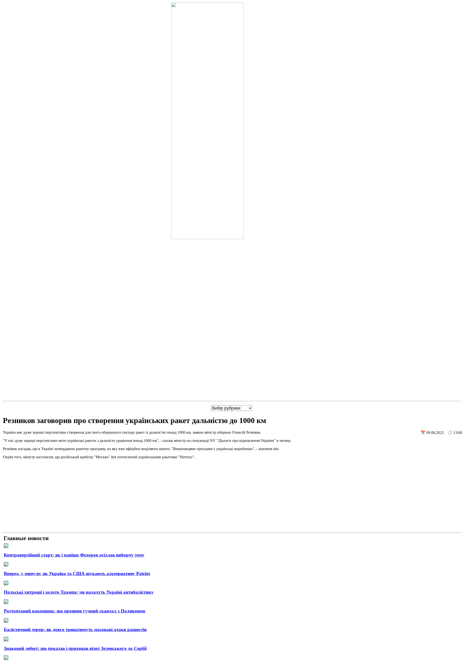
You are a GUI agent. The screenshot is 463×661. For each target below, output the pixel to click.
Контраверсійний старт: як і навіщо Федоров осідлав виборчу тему (74, 554)
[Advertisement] (231, 497)
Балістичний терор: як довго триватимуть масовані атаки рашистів (75, 629)
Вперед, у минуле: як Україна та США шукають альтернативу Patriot (77, 573)
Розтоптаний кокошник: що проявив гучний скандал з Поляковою (74, 610)
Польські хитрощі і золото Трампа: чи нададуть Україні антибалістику (79, 592)
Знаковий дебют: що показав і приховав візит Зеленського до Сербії (75, 648)
